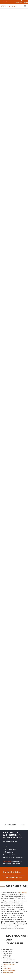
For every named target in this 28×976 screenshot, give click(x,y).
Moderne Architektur (9, 970)
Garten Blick (7, 968)
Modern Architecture (14, 863)
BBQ (4, 966)
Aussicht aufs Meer (9, 964)
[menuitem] (8, 2)
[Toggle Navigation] (25, 6)
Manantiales (23, 892)
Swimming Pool (8, 972)
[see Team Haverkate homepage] (9, 6)
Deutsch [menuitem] (5, 1)
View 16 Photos (11, 824)
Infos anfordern (12, 877)
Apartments (14, 861)
